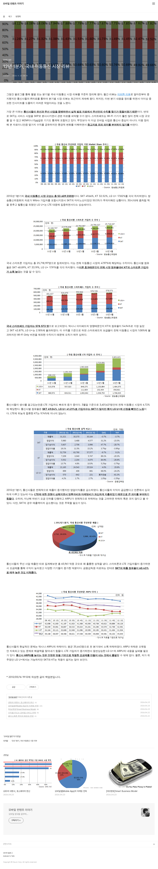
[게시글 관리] (22, 687)
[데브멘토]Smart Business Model (22, 709)
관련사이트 (7, 844)
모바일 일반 (12, 697)
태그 (10, 16)
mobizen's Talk (9, 856)
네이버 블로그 (8, 853)
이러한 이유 (124, 94)
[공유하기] (18, 687)
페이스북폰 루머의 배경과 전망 (21, 716)
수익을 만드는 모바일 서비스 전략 (22, 712)
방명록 (18, 16)
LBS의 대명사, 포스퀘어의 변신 (21, 702)
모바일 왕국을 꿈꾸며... (18, 814)
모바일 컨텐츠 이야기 (13, 3)
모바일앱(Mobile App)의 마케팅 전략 (23, 706)
